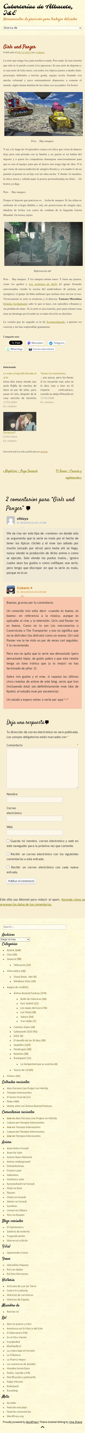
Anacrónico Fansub (17, 1148)
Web (10, 827)
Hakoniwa (12, 1175)
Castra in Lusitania (17, 1290)
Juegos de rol (14, 987)
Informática (13, 971)
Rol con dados (15, 1269)
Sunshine (12, 1206)
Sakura (24, 1017)
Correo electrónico (14, 811)
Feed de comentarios (19, 1411)
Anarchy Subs (14, 1152)
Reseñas (18, 1054)
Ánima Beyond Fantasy (27, 993)
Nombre (12, 794)
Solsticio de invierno (18, 1231)
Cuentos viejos (22, 1027)
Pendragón (20, 1049)
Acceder (11, 1403)
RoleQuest (13, 1386)
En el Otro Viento (17, 1337)
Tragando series (16, 1236)
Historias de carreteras (20, 1295)
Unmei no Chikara (17, 1210)
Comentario (42, 745)
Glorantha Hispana (17, 1265)
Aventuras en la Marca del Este (25, 1328)
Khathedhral (14, 1346)
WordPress (32, 1422)
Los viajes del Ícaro (31, 1008)
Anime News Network (19, 1157)
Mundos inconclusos (18, 1368)
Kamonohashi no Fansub (20, 1184)
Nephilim (19, 1045)
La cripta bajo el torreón (21, 1350)
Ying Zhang (75, 1422)
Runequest (20, 1058)
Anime (43, 451)
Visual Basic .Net (23, 976)
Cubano (40, 52)
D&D (16, 1036)
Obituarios (20, 965)
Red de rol (13, 1311)
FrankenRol (13, 1342)
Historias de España (18, 1299)
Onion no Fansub (16, 1197)
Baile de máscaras (30, 999)
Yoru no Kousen (15, 1215)
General (11, 959)
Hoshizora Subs (15, 1179)
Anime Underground (18, 1161)
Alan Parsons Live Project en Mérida (27, 1088)
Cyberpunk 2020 (23, 1031)
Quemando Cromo (17, 1252)
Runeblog (12, 1390)
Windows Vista (22, 981)
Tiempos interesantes (19, 1092)
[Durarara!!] (19, 421)
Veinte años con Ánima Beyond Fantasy (29, 1106)
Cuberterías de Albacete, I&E (38, 10)
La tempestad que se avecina (37, 1064)
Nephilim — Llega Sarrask (20, 471)
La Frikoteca (14, 1355)
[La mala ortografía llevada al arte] (21, 390)
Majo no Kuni (14, 1188)
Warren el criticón (17, 1240)
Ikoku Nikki (13, 1101)
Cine (9, 954)
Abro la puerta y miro (19, 1324)
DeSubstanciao (15, 1166)
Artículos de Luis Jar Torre (21, 1286)
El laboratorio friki (17, 1333)
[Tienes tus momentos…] (59, 388)
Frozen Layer (14, 1170)
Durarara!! (9, 432)
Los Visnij (25, 1012)
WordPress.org (15, 1416)
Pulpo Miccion (15, 1381)
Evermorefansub (56, 321)
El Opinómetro (15, 1227)
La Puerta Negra (16, 1359)
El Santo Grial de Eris (19, 1097)
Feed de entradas (17, 1407)
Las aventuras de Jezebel (21, 1364)
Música (11, 1076)
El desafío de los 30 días (27, 1040)
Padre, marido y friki (18, 1373)
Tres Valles (26, 1021)
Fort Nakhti (26, 1003)
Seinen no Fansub (17, 1201)
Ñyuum (11, 1192)
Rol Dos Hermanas (17, 1274)
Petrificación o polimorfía (21, 1377)
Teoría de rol (21, 1070)
